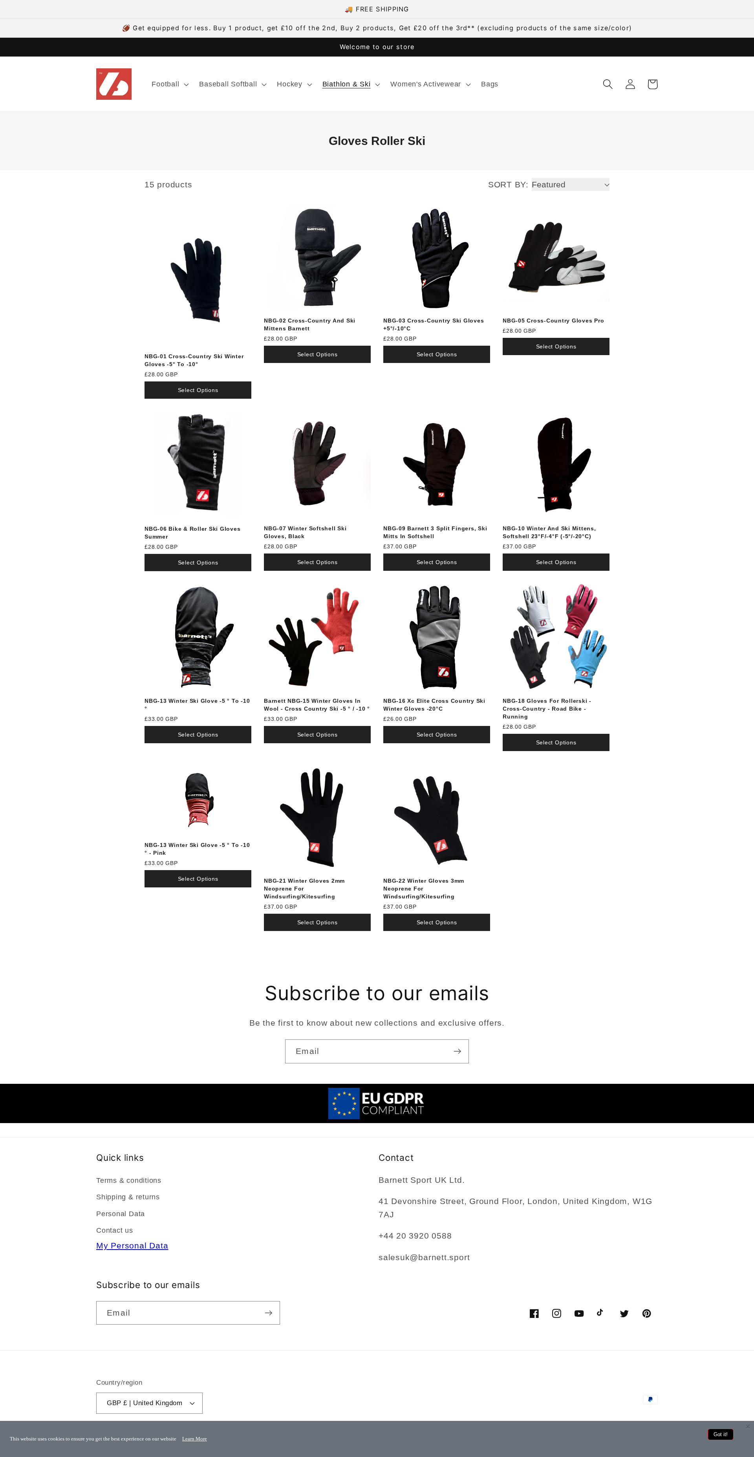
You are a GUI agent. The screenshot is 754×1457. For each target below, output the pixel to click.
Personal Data (120, 1214)
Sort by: (508, 184)
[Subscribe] (457, 1051)
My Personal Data (132, 1245)
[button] (169, 84)
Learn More (194, 1439)
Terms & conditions (128, 1180)
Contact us (114, 1230)
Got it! (721, 1434)
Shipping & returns (128, 1197)
